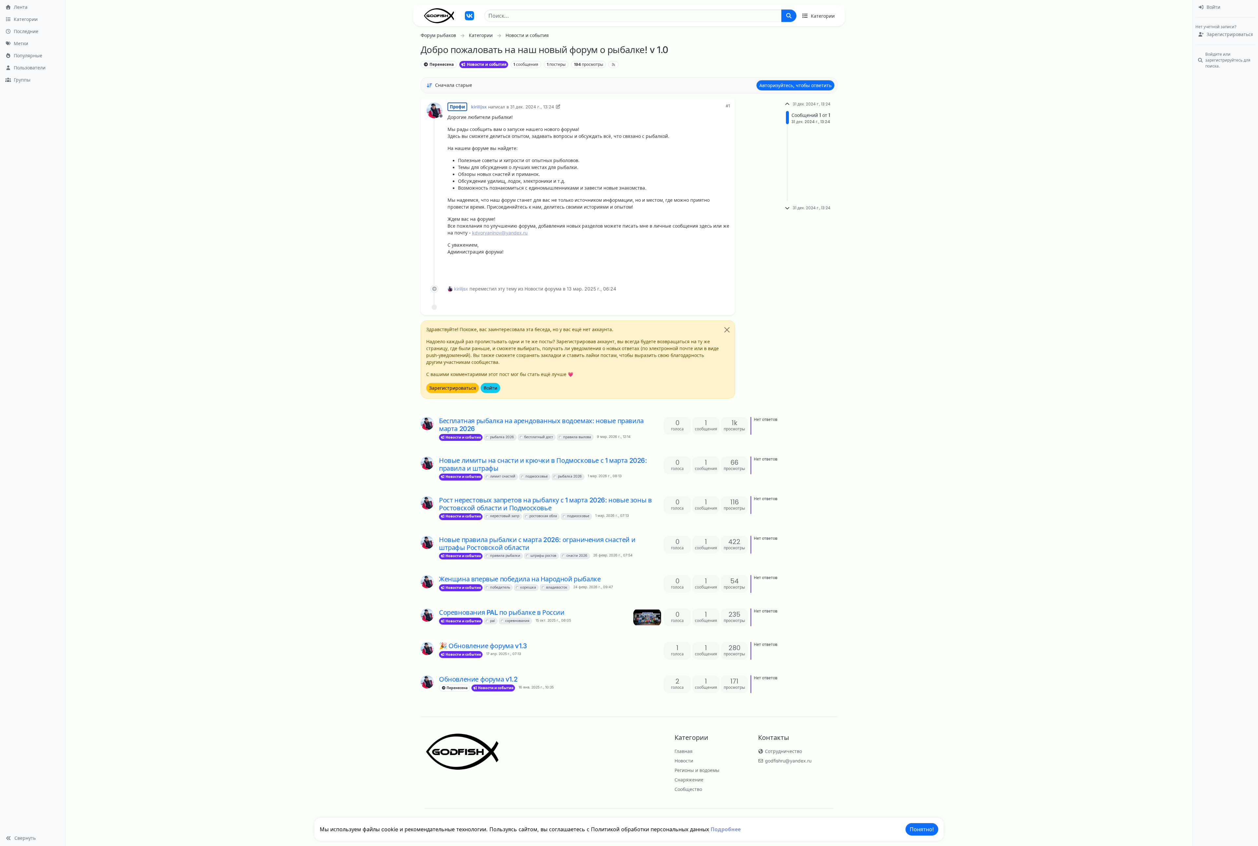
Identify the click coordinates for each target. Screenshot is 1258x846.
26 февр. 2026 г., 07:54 (613, 555)
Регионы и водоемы (697, 770)
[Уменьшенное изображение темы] (647, 617)
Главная (684, 751)
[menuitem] (1225, 7)
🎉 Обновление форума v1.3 (483, 646)
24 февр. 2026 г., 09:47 (593, 587)
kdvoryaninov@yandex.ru (499, 232)
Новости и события (486, 64)
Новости (684, 760)
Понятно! (922, 829)
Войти (490, 388)
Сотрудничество (783, 751)
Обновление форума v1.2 (478, 679)
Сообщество (688, 789)
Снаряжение (689, 779)
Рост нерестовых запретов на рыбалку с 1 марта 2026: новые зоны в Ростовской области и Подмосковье (545, 504)
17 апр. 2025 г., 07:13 (503, 654)
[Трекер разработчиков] (469, 16)
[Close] (727, 330)
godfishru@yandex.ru (787, 760)
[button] (33, 838)
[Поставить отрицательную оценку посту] (711, 268)
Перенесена (441, 64)
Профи (457, 106)
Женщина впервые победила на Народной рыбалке (519, 579)
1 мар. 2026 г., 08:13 (604, 476)
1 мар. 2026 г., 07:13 (612, 516)
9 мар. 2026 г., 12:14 (614, 437)
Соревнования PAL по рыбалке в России (501, 612)
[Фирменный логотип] (439, 16)
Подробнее (726, 829)
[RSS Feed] (613, 64)
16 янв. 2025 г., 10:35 (536, 687)
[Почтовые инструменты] (724, 268)
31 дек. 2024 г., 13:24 (532, 106)
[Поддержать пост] (688, 268)
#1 (728, 105)
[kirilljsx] (427, 423)
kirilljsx (479, 106)
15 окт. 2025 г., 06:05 (553, 620)
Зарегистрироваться (452, 388)
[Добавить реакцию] (675, 268)
